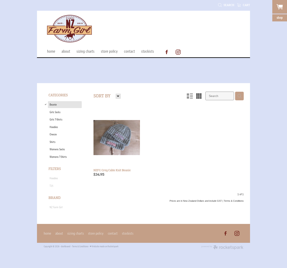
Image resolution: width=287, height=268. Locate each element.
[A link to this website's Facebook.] (166, 52)
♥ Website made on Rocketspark (104, 246)
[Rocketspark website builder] (222, 248)
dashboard (65, 246)
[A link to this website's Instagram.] (178, 52)
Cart (246, 5)
